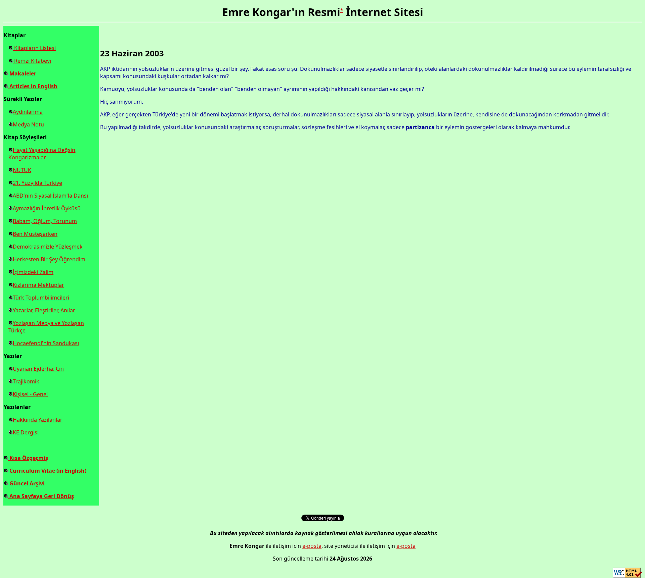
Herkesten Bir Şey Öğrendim (49, 259)
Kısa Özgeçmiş (28, 458)
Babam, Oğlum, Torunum (45, 221)
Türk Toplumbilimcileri (41, 297)
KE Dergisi (26, 432)
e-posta (311, 545)
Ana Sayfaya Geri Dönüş (41, 496)
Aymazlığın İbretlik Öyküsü (47, 208)
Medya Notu (28, 124)
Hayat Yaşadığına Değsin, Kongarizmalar (42, 153)
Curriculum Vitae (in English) (47, 470)
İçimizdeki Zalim (33, 272)
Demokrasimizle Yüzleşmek (48, 246)
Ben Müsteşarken (35, 234)
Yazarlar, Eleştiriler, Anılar (44, 310)
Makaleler (22, 73)
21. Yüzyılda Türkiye (37, 183)
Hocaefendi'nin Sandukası (46, 343)
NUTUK (22, 170)
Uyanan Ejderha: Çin (38, 368)
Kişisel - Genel (30, 394)
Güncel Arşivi (26, 483)
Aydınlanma (28, 111)
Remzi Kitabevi (32, 60)
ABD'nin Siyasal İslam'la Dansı (50, 195)
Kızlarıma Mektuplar (38, 284)
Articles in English (32, 86)
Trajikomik (26, 381)
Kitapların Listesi (34, 48)
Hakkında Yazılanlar (37, 419)
